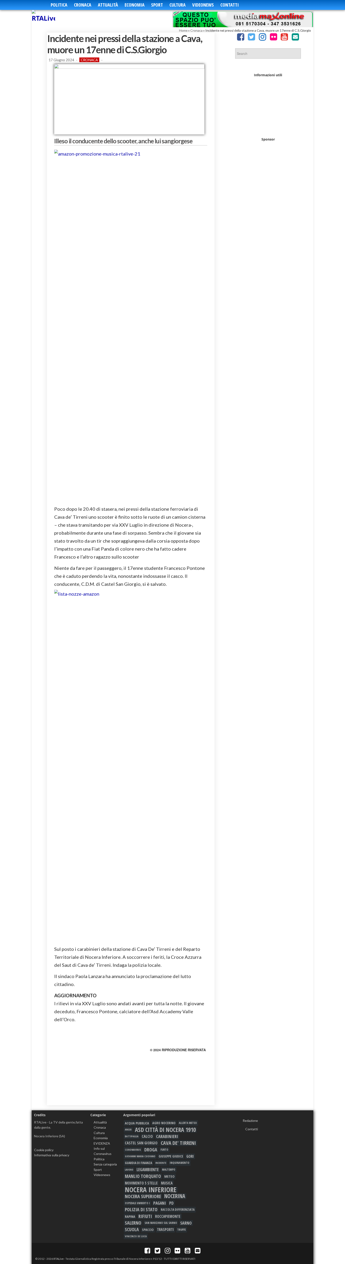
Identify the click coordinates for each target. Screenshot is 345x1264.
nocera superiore (143, 1196)
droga (150, 1150)
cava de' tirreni (178, 1143)
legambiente (148, 1169)
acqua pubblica (137, 1123)
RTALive (59, 1258)
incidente (160, 1163)
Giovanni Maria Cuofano (140, 1156)
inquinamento (179, 1163)
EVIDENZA (102, 1143)
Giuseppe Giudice (171, 1156)
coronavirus (133, 1149)
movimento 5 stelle (141, 1183)
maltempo (168, 1170)
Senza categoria (105, 1164)
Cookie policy (44, 1150)
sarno (186, 1223)
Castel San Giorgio (141, 1143)
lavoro (129, 1169)
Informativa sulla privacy (51, 1155)
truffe (181, 1229)
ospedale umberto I (137, 1203)
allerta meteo (188, 1123)
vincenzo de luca (136, 1236)
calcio (147, 1136)
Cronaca (82, 5)
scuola (132, 1229)
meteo (169, 1176)
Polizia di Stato (141, 1209)
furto (164, 1150)
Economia (135, 5)
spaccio (148, 1229)
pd (171, 1203)
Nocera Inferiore (150, 1189)
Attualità (108, 5)
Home (183, 30)
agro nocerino (164, 1123)
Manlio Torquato (143, 1176)
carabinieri (167, 1136)
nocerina (174, 1196)
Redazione (250, 1121)
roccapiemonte (167, 1216)
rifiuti (145, 1216)
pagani (159, 1203)
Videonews (203, 5)
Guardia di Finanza (138, 1163)
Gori (190, 1156)
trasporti (165, 1229)
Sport (157, 5)
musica (166, 1183)
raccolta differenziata (178, 1209)
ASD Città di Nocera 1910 (165, 1129)
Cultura (177, 5)
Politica (59, 5)
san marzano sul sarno (161, 1223)
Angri (128, 1129)
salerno (133, 1223)
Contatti (229, 5)
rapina (130, 1216)
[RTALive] (46, 16)
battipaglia (131, 1136)
